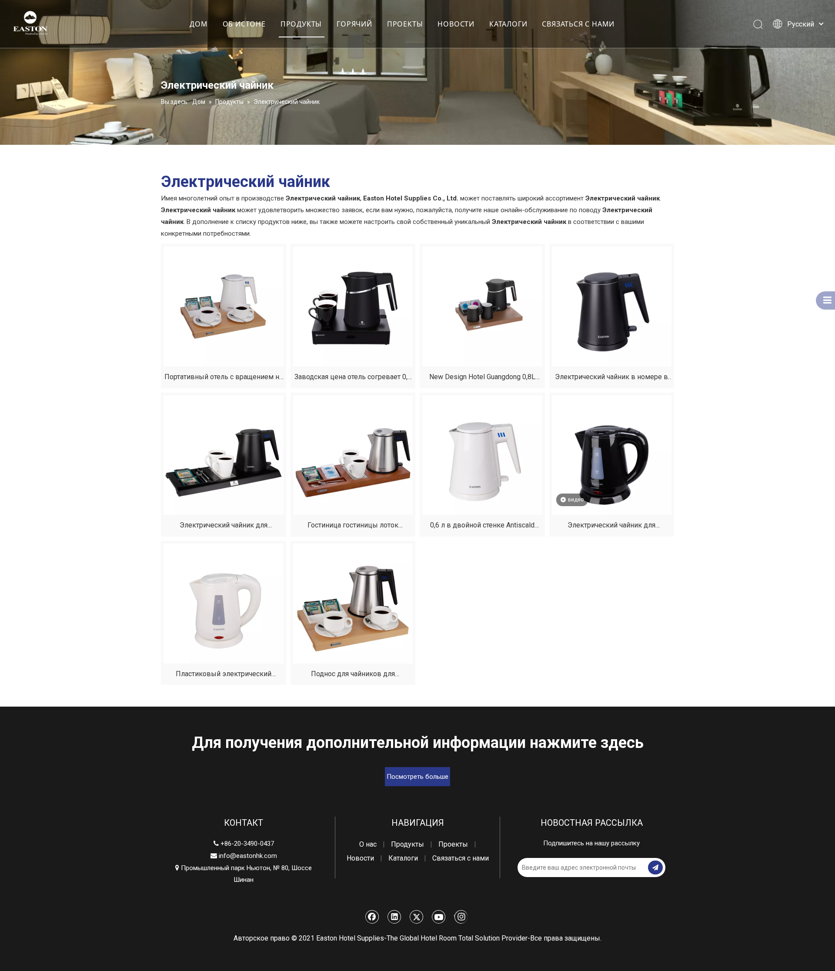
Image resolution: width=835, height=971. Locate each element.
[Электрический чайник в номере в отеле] (612, 306)
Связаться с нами (460, 858)
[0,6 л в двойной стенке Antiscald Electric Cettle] (482, 454)
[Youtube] (439, 917)
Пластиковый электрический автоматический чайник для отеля (223, 675)
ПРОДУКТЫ (301, 24)
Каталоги (403, 858)
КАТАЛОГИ (508, 24)
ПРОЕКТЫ (405, 24)
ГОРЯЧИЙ (354, 24)
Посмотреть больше (417, 777)
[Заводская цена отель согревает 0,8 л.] (353, 306)
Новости (360, 858)
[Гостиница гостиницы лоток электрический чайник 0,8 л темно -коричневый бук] (353, 454)
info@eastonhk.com (248, 856)
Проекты (453, 844)
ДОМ (198, 24)
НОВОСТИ (456, 24)
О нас (368, 844)
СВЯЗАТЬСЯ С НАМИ (578, 24)
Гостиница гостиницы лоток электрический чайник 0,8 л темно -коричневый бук (352, 526)
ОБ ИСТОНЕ (244, 24)
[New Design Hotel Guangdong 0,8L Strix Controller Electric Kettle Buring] (482, 306)
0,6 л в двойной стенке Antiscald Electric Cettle (482, 526)
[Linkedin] (394, 917)
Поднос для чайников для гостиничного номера (353, 675)
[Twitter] (417, 917)
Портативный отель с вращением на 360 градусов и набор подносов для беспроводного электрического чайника (223, 378)
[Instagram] (461, 917)
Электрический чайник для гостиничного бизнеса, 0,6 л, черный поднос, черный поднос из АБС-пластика (223, 526)
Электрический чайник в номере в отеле (611, 378)
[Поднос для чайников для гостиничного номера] (353, 603)
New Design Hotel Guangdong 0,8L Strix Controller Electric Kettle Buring (482, 378)
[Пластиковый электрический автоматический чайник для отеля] (224, 603)
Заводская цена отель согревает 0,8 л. (352, 378)
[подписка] (655, 867)
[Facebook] (372, 917)
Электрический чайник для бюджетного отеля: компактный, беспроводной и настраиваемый (611, 526)
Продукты (407, 844)
